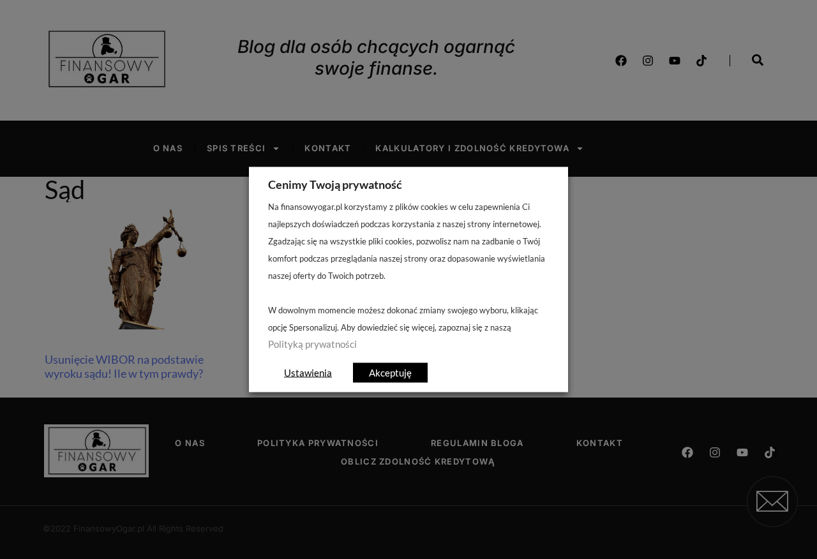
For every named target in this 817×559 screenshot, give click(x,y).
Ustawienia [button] (308, 372)
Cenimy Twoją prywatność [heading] (335, 184)
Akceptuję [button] (390, 372)
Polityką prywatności (312, 344)
